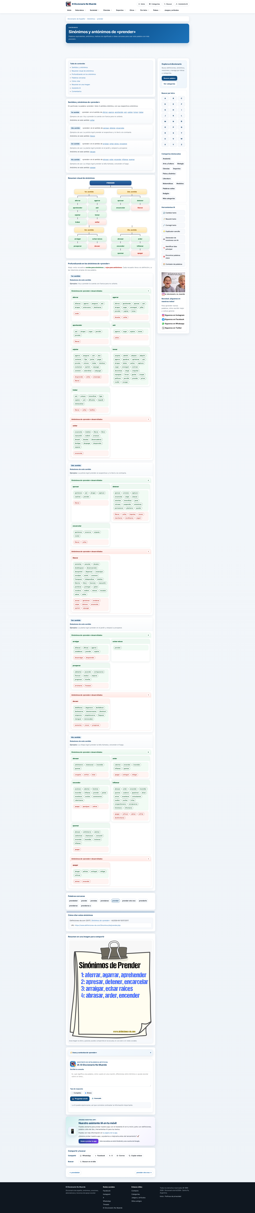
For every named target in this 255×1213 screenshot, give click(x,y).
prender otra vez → (144, 1172)
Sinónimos (91, 19)
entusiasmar (136, 796)
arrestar (126, 493)
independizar (89, 579)
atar (99, 355)
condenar (96, 600)
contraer (135, 367)
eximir (86, 575)
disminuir (102, 711)
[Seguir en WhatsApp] (173, 323)
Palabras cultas (169, 188)
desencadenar (96, 439)
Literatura (167, 179)
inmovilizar (92, 396)
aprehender (119, 112)
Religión (166, 193)
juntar (92, 359)
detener (112, 128)
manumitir (78, 436)
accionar (78, 789)
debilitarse (78, 707)
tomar (135, 112)
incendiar (100, 765)
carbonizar (78, 836)
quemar (131, 160)
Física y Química (169, 174)
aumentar (78, 725)
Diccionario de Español (76, 19)
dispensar (89, 571)
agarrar (111, 112)
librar (103, 432)
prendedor (73, 901)
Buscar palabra (169, 78)
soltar (92, 120)
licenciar (93, 583)
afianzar (78, 303)
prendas (94, 901)
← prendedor (75, 1172)
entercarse (87, 307)
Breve (89, 1093)
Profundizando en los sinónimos (84, 74)
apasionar (135, 793)
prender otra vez (128, 901)
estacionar (138, 504)
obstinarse (97, 307)
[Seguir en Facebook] (173, 319)
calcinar (97, 832)
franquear (78, 579)
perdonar (78, 587)
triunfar (87, 679)
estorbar (118, 500)
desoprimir (79, 571)
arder (111, 160)
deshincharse (119, 818)
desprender (79, 377)
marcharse (118, 518)
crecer (87, 725)
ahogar (77, 871)
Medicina (180, 184)
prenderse (73, 906)
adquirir (142, 355)
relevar (94, 590)
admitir (125, 355)
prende (84, 901)
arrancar (96, 436)
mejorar (94, 675)
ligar (100, 396)
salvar (77, 594)
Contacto (135, 1191)
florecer (78, 675)
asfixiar (85, 871)
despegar (87, 443)
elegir (127, 371)
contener (78, 359)
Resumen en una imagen (81, 84)
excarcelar (78, 432)
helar (93, 774)
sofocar (125, 814)
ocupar (141, 374)
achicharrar (79, 765)
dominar (102, 363)
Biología (180, 164)
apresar (106, 128)
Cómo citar (76, 81)
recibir (117, 382)
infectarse (128, 808)
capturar (141, 363)
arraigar (106, 144)
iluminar (95, 789)
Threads (106, 1204)
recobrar (78, 590)
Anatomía (166, 159)
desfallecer (100, 707)
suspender (127, 504)
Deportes (176, 169)
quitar (96, 587)
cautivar (78, 497)
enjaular (97, 532)
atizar (144, 793)
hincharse (118, 808)
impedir (100, 400)
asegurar (95, 303)
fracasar (88, 685)
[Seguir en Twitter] (173, 328)
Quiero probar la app (88, 1141)
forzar (127, 374)
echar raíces (114, 144)
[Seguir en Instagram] (173, 315)
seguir (138, 518)
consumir (99, 836)
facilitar (92, 410)
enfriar (86, 774)
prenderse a (86, 906)
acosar (77, 600)
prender (100, 19)
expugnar (118, 374)
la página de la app (110, 1133)
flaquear (101, 715)
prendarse (105, 901)
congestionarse (120, 804)
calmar (95, 806)
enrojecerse (133, 804)
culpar (77, 604)
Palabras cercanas (78, 78)
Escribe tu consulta (77, 1069)
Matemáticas (168, 184)
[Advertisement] (127, 49)
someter (78, 371)
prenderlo (143, 901)
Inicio (69, 10)
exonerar (94, 575)
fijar (85, 359)
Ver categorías (169, 84)
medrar (86, 675)
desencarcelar (92, 568)
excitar (87, 796)
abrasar (106, 160)
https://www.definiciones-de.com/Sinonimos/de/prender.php (98, 925)
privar (143, 378)
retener (86, 363)
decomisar (118, 371)
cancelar (87, 564)
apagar (92, 167)
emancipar (97, 377)
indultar (88, 432)
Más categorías (169, 198)
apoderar (126, 359)
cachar (132, 363)
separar (77, 447)
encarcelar (120, 128)
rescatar (103, 590)
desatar (117, 317)
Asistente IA (76, 88)
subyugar (98, 371)
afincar (86, 647)
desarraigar (79, 657)
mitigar (134, 774)
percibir (98, 331)
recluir (77, 536)
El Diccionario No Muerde (112, 1208)
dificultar (92, 400)
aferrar (105, 112)
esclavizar (78, 367)
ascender (88, 672)
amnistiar (78, 564)
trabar (141, 112)
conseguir (133, 307)
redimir (87, 436)
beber (125, 363)
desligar (78, 443)
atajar (127, 497)
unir (84, 400)
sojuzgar (96, 367)
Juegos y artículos (171, 10)
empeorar (78, 715)
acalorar (126, 793)
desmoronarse (91, 711)
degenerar (89, 707)
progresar (78, 679)
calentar (118, 765)
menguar (78, 719)
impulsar (132, 514)
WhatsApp (107, 1201)
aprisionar (135, 359)
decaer (92, 152)
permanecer (119, 508)
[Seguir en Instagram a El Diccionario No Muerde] (173, 284)
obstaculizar (79, 404)
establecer (78, 651)
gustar (134, 374)
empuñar (135, 371)
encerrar (88, 532)
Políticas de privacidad (173, 1196)
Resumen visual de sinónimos (83, 71)
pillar (142, 307)
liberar (92, 136)
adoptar (134, 355)
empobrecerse (90, 715)
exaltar (117, 800)
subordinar (88, 371)
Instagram (106, 1194)
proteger (87, 587)
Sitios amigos (136, 1201)
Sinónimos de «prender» (100, 920)
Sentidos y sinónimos (80, 67)
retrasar (118, 504)
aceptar (117, 355)
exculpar (78, 575)
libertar (77, 583)
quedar (138, 508)
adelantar (78, 672)
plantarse (129, 508)
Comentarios (76, 91)
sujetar (130, 112)
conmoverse (97, 796)
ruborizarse (79, 800)
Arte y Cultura (168, 164)
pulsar (104, 793)
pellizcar (118, 378)
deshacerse (79, 711)
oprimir (87, 367)
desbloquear (79, 568)
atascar (134, 497)
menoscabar (88, 719)
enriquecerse (99, 672)
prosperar (123, 144)
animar (77, 881)
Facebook (106, 1191)
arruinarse (78, 685)
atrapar (77, 307)
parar (136, 500)
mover (141, 514)
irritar (133, 800)
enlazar (83, 396)
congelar (78, 774)
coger (125, 307)
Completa (77, 1093)
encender (117, 160)
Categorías (135, 1194)
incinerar (97, 839)
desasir (77, 439)
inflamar (125, 160)
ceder (77, 313)
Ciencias (166, 169)
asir (125, 112)
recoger (125, 382)
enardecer (78, 796)
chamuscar (90, 765)
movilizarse (129, 518)
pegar (99, 359)
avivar (117, 796)
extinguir (126, 774)
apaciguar (86, 806)
